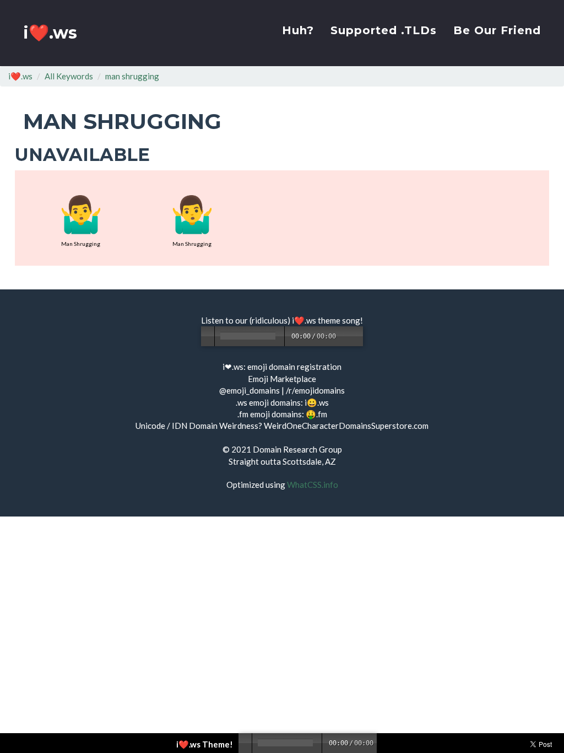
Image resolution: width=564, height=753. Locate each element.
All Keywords (69, 76)
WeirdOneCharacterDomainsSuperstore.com (346, 426)
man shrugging (132, 76)
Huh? (298, 30)
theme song (339, 320)
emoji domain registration (294, 367)
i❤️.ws (50, 33)
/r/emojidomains (315, 390)
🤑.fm (316, 414)
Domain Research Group (297, 449)
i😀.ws (317, 402)
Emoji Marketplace (282, 379)
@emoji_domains (249, 390)
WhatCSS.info (312, 485)
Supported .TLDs (383, 30)
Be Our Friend (497, 30)
